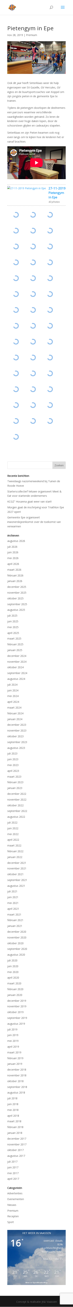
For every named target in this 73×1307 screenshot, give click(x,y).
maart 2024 (14, 707)
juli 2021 (12, 891)
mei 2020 (13, 972)
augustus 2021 (16, 886)
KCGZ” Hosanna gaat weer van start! (29, 501)
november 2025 (16, 592)
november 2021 (16, 868)
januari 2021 (14, 926)
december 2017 (16, 1138)
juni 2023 (12, 759)
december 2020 (16, 931)
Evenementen (15, 1199)
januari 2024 (14, 719)
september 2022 (17, 811)
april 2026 (13, 564)
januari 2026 (14, 581)
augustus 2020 (16, 954)
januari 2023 (14, 788)
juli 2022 (12, 822)
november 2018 (16, 1075)
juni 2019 (12, 1035)
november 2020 (16, 937)
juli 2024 (12, 684)
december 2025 (16, 587)
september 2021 (17, 880)
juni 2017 (12, 1167)
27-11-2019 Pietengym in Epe (57, 192)
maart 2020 (14, 983)
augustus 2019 (16, 1023)
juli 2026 (12, 546)
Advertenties (14, 1193)
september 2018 (17, 1087)
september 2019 (17, 1018)
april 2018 (13, 1115)
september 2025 (17, 604)
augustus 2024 (16, 679)
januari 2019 (14, 1064)
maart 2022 (14, 845)
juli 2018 (12, 1098)
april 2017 (13, 1178)
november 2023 (16, 730)
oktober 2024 (15, 667)
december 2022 (16, 794)
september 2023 (17, 742)
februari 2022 (15, 851)
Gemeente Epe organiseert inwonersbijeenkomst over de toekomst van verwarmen (34, 522)
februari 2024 (15, 713)
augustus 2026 (16, 541)
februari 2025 (15, 644)
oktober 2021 (15, 874)
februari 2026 (15, 575)
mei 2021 (13, 903)
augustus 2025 (16, 610)
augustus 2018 (16, 1092)
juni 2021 (12, 897)
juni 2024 (12, 690)
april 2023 (13, 771)
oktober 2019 (15, 1012)
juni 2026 (12, 552)
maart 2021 (14, 914)
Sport (10, 1222)
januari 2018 (14, 1133)
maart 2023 (14, 776)
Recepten (13, 1216)
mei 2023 (13, 765)
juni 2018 (12, 1104)
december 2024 (16, 656)
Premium (31, 35)
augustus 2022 (16, 816)
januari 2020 (14, 995)
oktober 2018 (15, 1081)
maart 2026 (14, 569)
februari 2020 (15, 989)
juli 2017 (12, 1161)
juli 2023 (12, 753)
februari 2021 (15, 920)
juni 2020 (12, 966)
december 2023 (16, 724)
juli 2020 (12, 960)
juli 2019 (12, 1029)
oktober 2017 (15, 1150)
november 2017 (16, 1144)
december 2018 (16, 1069)
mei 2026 (13, 558)
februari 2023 (15, 782)
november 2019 (16, 1006)
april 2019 (13, 1046)
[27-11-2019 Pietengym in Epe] (26, 188)
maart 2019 (14, 1052)
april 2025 (13, 633)
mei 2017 (13, 1173)
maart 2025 (14, 638)
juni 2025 (12, 621)
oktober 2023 (15, 736)
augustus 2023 (16, 748)
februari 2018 (15, 1127)
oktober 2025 (15, 598)
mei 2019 (13, 1041)
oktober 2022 (15, 805)
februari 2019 (15, 1058)
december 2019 (16, 1000)
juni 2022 (12, 828)
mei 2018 (13, 1110)
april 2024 (13, 702)
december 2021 (16, 863)
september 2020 (17, 949)
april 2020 (13, 977)
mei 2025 (13, 627)
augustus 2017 (16, 1156)
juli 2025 (12, 615)
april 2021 (13, 908)
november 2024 (16, 661)
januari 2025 (14, 650)
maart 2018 (14, 1121)
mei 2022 (13, 834)
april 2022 (13, 839)
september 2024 (17, 673)
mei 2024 (13, 696)
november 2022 (16, 799)
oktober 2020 (15, 943)
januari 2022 (14, 857)
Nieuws (11, 1205)
